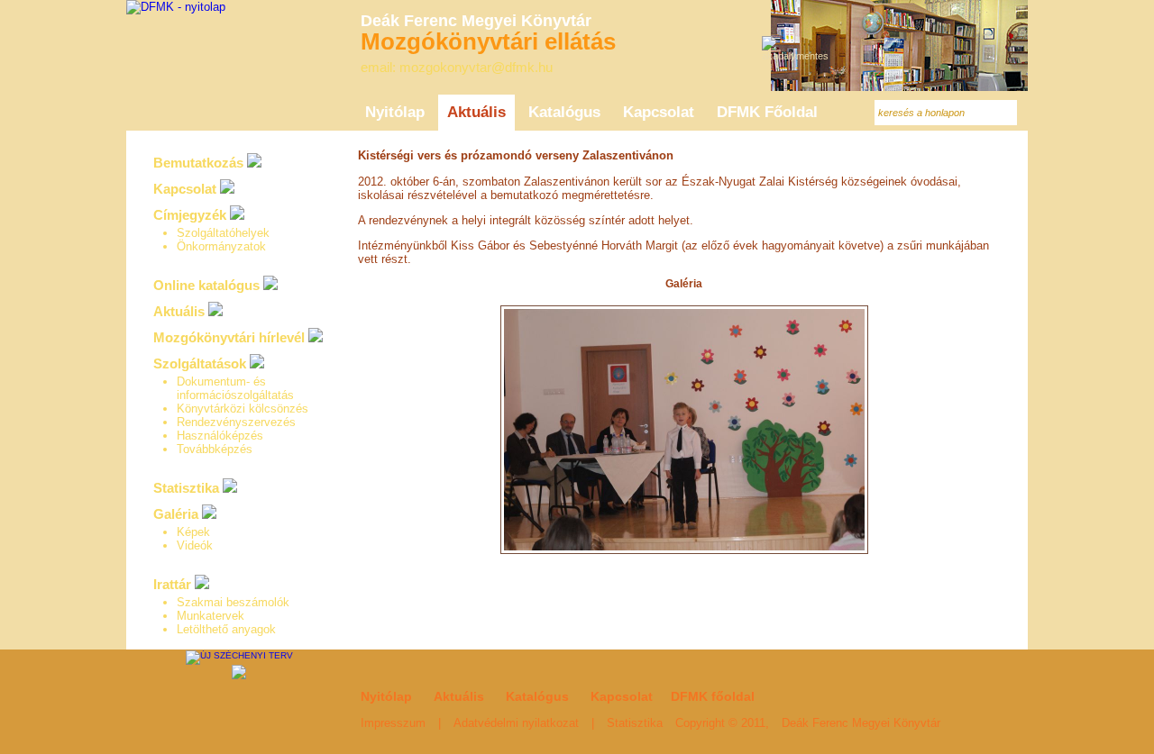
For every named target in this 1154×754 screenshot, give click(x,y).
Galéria (683, 283)
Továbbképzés (214, 449)
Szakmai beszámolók (233, 602)
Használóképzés (220, 435)
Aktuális (179, 311)
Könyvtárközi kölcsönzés (242, 408)
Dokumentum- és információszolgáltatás (235, 388)
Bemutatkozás (198, 162)
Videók (195, 545)
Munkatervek (210, 615)
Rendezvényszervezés (236, 422)
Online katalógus (206, 285)
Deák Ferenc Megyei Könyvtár (861, 723)
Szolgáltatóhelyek (223, 233)
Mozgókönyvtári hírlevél (229, 337)
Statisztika (186, 487)
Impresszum (393, 723)
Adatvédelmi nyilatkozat (516, 723)
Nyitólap (386, 696)
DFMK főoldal (713, 696)
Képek (193, 532)
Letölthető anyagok (226, 629)
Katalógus (537, 696)
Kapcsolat (184, 188)
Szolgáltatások (199, 363)
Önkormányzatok (221, 246)
